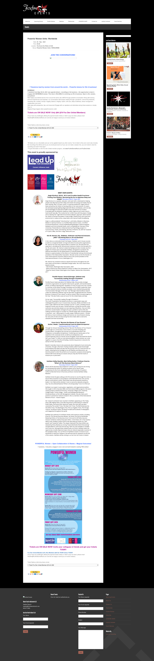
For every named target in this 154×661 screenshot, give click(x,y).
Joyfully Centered (106, 21)
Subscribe (108, 615)
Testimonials (71, 21)
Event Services (118, 21)
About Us (27, 21)
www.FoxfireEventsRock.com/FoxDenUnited (77, 148)
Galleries (61, 21)
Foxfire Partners (51, 21)
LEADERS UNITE (83, 21)
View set (110, 63)
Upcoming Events (38, 21)
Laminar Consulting (111, 634)
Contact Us (94, 21)
